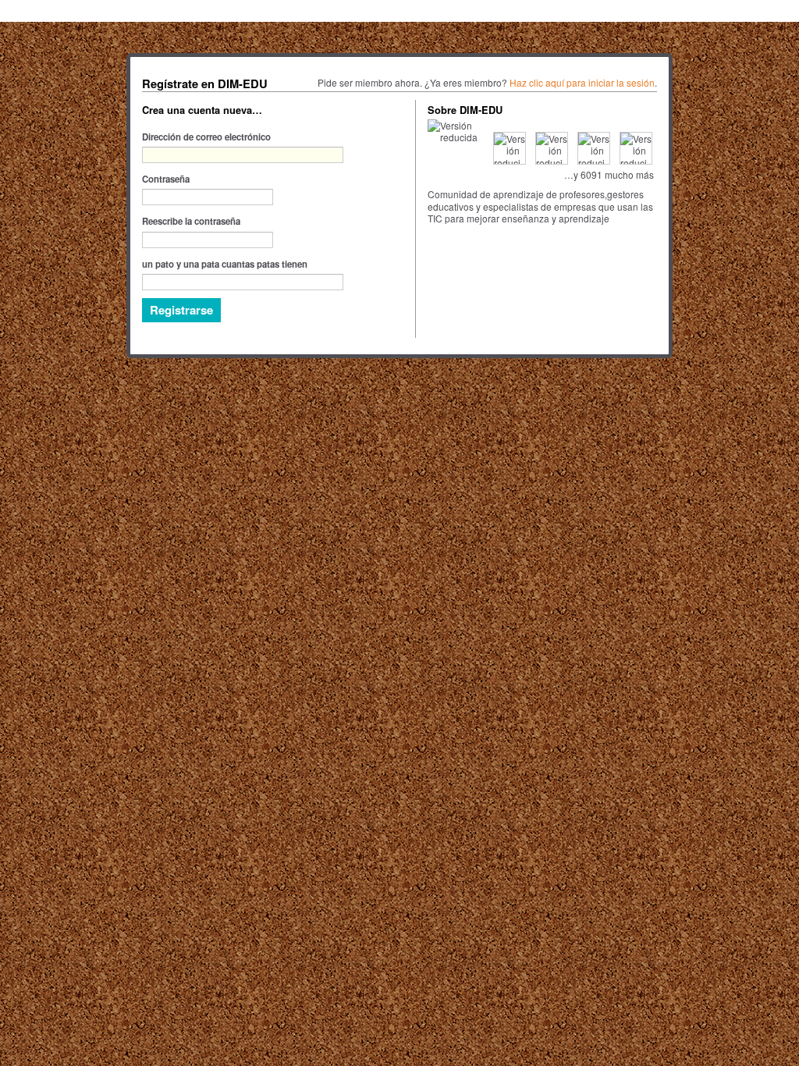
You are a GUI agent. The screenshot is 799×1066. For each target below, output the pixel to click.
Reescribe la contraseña (191, 221)
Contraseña (166, 178)
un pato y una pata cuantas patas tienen (224, 264)
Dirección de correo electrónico (206, 136)
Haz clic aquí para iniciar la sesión (582, 82)
